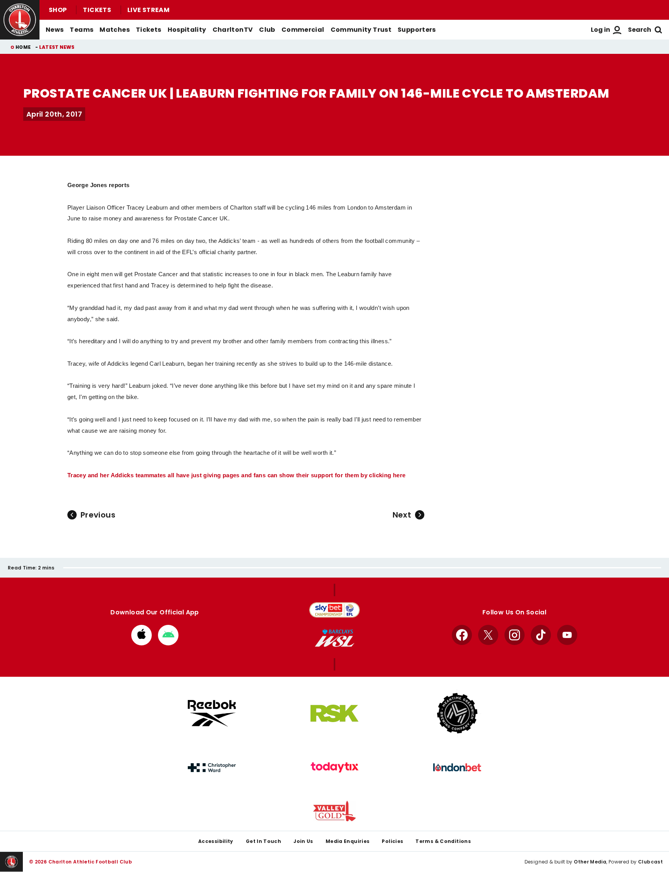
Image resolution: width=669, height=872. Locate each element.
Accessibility (215, 841)
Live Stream (148, 9)
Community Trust (361, 29)
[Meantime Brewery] (457, 713)
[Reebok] (212, 713)
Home (23, 47)
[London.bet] (457, 767)
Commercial (302, 29)
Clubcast (650, 861)
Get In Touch (263, 841)
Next (402, 514)
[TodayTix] (334, 767)
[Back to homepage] (19, 20)
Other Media (590, 861)
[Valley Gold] (334, 811)
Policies (392, 841)
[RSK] (334, 713)
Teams (81, 29)
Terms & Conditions (443, 841)
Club (267, 29)
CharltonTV (233, 29)
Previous (98, 514)
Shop (58, 9)
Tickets (97, 9)
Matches (114, 29)
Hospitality (187, 29)
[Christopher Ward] (212, 767)
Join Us (303, 841)
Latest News (57, 47)
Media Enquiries (348, 841)
